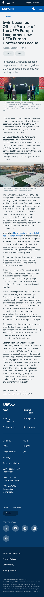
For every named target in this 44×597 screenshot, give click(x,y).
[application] (22, 174)
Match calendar (9, 451)
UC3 (25, 451)
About (5, 410)
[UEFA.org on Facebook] (15, 531)
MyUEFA (26, 446)
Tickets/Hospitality (11, 463)
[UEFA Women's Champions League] (8, 2)
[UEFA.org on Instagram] (25, 531)
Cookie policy (8, 564)
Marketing (20, 54)
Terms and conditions (12, 553)
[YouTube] (6, 541)
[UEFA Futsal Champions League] (13, 2)
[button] (39, 8)
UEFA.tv (6, 446)
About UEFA (8, 54)
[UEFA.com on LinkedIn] (34, 531)
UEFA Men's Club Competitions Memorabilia (10, 489)
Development (29, 418)
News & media (29, 427)
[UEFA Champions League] (4, 2)
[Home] (10, 404)
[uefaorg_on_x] (6, 531)
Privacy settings (10, 570)
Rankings (7, 457)
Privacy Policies (9, 559)
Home (9, 9)
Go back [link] (8, 16)
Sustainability (9, 427)
